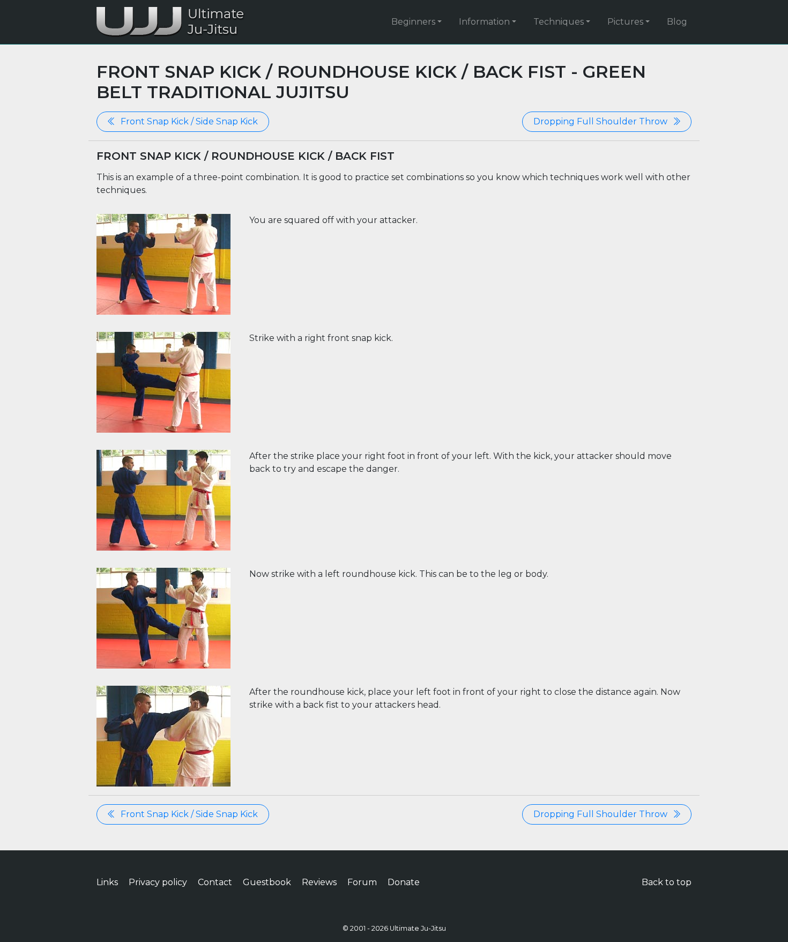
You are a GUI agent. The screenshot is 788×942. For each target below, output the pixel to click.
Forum (362, 882)
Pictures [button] (625, 22)
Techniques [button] (558, 22)
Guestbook (267, 882)
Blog (677, 22)
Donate (404, 882)
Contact (215, 882)
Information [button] (484, 22)
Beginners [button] (413, 22)
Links (107, 882)
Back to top (667, 882)
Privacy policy (158, 882)
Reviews (319, 882)
